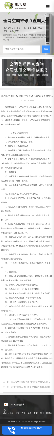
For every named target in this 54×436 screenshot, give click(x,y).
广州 (6, 31)
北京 (19, 28)
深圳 (12, 31)
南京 (30, 28)
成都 (17, 31)
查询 (46, 49)
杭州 (35, 28)
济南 (40, 28)
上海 (24, 28)
